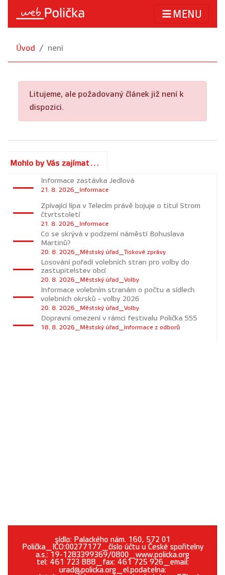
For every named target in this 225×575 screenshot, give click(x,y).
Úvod (25, 48)
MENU (187, 14)
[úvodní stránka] (50, 13)
